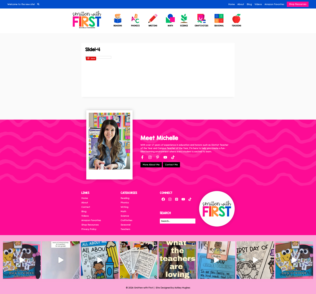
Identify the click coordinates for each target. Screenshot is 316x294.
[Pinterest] (157, 157)
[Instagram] (150, 157)
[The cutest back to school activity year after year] (22, 260)
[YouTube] (165, 157)
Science (125, 215)
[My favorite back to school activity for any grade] (60, 260)
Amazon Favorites (274, 4)
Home (231, 4)
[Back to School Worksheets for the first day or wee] (138, 260)
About (240, 4)
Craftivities (126, 220)
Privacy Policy (88, 229)
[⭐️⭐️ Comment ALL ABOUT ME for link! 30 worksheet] (99, 260)
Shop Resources (297, 4)
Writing (124, 207)
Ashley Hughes (182, 287)
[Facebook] (142, 157)
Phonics (125, 202)
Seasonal (125, 224)
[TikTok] (190, 199)
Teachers (125, 229)
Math (123, 211)
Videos (258, 4)
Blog (249, 4)
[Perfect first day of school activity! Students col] (255, 260)
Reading (125, 198)
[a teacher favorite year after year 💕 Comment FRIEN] (294, 260)
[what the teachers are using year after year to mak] (177, 260)
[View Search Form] (38, 4)
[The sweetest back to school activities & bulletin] (216, 260)
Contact (85, 207)
